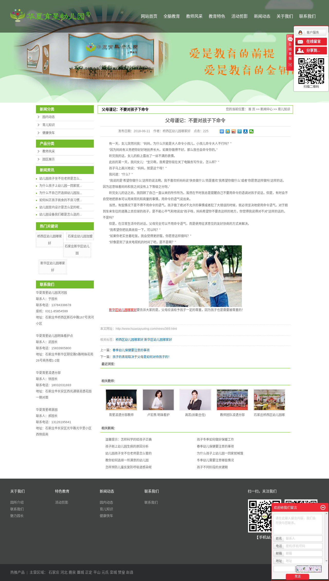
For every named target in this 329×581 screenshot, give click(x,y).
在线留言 (313, 41)
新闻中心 (266, 109)
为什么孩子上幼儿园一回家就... (60, 186)
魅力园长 (17, 516)
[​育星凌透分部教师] (121, 400)
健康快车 (48, 133)
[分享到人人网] (245, 131)
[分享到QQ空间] (228, 131)
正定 (88, 572)
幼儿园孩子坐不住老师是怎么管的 (128, 453)
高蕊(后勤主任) (195, 415)
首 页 (251, 109)
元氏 (105, 572)
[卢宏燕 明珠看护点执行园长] (158, 400)
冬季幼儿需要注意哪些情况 (215, 460)
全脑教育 (171, 16)
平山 (96, 572)
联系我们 (307, 16)
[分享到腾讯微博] (239, 131)
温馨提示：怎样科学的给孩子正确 (128, 439)
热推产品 (17, 572)
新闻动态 (262, 16)
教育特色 (217, 16)
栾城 (113, 572)
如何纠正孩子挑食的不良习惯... (60, 200)
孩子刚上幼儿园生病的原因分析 (127, 446)
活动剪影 (239, 16)
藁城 (80, 572)
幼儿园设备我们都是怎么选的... (60, 214)
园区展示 (48, 159)
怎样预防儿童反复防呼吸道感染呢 (128, 467)
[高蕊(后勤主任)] (195, 400)
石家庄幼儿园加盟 (80, 236)
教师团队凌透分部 (232, 415)
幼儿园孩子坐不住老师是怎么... (60, 178)
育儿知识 (48, 125)
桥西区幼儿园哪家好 (129, 340)
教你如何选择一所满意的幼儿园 (127, 460)
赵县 (129, 572)
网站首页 (149, 16)
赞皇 (121, 572)
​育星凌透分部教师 (121, 415)
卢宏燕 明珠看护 (158, 415)
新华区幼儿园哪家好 (158, 340)
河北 (64, 572)
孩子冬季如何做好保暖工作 (215, 439)
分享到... (313, 50)
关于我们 (285, 16)
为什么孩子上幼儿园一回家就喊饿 (220, 453)
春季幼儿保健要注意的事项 (131, 350)
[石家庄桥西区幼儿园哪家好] (269, 400)
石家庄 (54, 572)
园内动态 (48, 117)
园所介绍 (17, 502)
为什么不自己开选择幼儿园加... (60, 193)
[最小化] (323, 507)
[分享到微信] (251, 131)
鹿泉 (72, 572)
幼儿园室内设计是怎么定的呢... (60, 207)
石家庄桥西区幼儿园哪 (269, 415)
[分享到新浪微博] (234, 131)
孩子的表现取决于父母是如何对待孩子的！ (142, 357)
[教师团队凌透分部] (232, 400)
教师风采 (194, 16)
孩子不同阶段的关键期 (212, 467)
